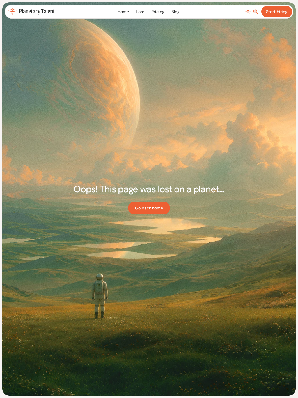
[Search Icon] (255, 11)
